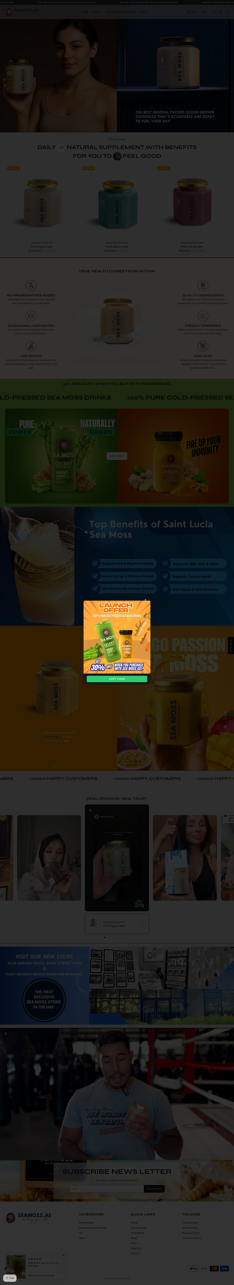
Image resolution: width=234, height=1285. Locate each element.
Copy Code (117, 679)
